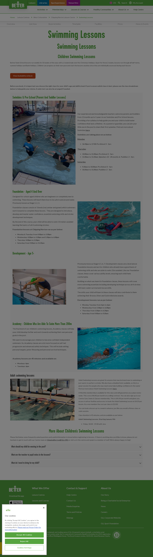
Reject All (24, 541)
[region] (24, 529)
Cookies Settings (24, 548)
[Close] (43, 507)
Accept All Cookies (24, 535)
